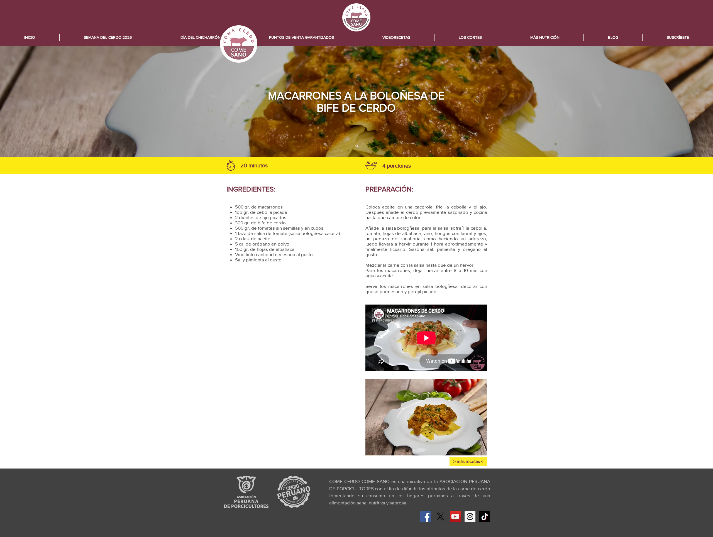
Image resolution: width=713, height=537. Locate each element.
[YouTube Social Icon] (455, 516)
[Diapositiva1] (356, 146)
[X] (440, 516)
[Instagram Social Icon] (470, 516)
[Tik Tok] (484, 516)
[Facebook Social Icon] (425, 516)
